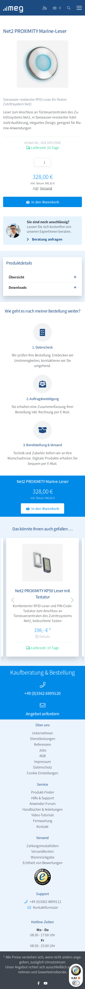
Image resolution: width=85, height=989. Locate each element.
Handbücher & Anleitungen (42, 809)
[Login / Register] (44, 7)
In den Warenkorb (45, 201)
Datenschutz (42, 767)
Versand (46, 188)
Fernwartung (42, 820)
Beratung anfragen (47, 239)
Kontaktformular (45, 907)
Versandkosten (42, 851)
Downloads (18, 287)
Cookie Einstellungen (42, 772)
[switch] (76, 983)
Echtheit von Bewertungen (42, 862)
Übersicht (16, 277)
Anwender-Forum (42, 803)
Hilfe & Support (42, 797)
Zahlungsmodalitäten (42, 845)
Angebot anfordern (42, 713)
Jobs (42, 750)
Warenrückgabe (42, 857)
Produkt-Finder (42, 792)
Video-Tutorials (42, 814)
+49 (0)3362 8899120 (42, 693)
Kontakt (42, 826)
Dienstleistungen (42, 738)
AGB (42, 755)
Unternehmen (42, 732)
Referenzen (42, 744)
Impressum (42, 761)
